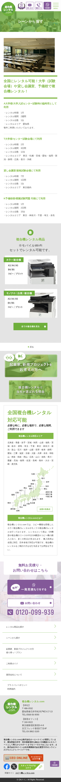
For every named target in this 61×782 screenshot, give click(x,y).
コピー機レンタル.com (24, 773)
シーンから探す (13, 638)
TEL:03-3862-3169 (30, 731)
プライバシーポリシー (17, 685)
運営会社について (14, 675)
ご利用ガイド (12, 663)
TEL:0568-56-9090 (30, 715)
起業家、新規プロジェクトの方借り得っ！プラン (20, 651)
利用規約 (11, 689)
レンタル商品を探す (15, 627)
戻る (30, 347)
